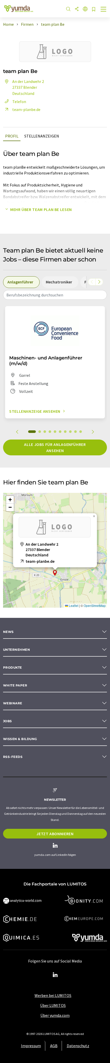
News (8, 632)
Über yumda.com (55, 1015)
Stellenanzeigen (41, 136)
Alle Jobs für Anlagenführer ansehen (55, 447)
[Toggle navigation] (103, 9)
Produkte (12, 667)
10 (80, 431)
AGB (54, 1045)
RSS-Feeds (13, 757)
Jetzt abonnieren (54, 833)
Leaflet (73, 605)
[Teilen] (76, 9)
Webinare (12, 703)
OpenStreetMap (95, 605)
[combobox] (55, 295)
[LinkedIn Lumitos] (55, 975)
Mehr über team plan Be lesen (41, 209)
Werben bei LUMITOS (53, 995)
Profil (11, 136)
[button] (55, 573)
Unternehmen (16, 650)
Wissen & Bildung (20, 739)
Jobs (7, 721)
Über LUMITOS (53, 1005)
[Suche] (68, 9)
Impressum (31, 1045)
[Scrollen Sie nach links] (92, 281)
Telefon (19, 101)
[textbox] (55, 295)
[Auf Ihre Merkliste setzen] (93, 9)
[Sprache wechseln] (85, 9)
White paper (15, 685)
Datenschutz (78, 1045)
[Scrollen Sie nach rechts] (99, 281)
